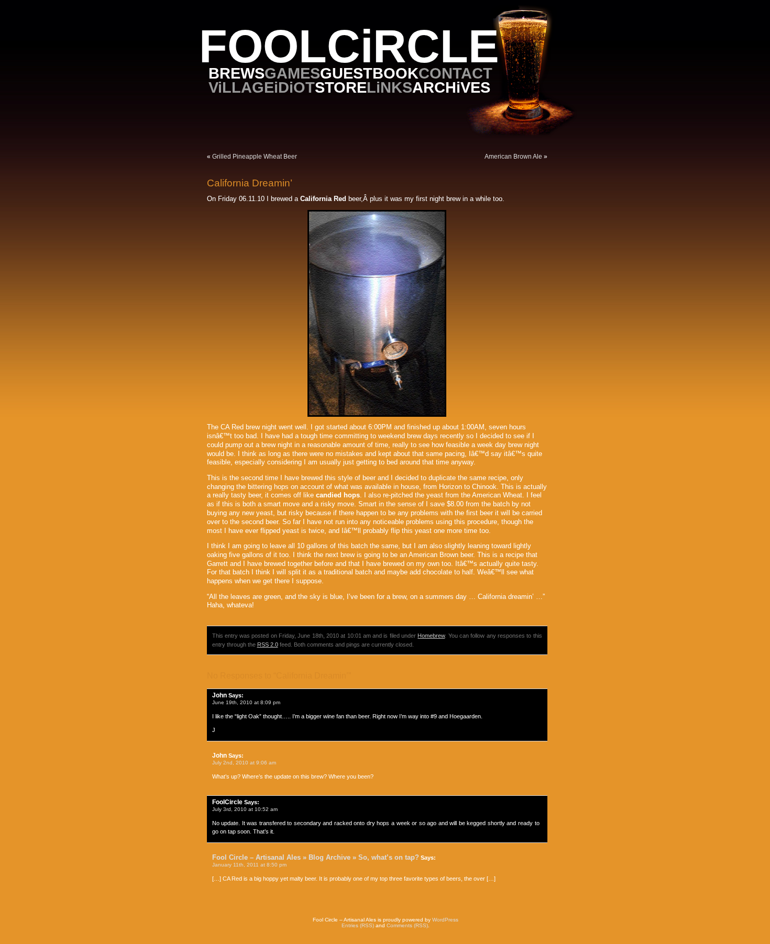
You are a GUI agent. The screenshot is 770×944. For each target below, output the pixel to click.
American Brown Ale (513, 156)
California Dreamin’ (249, 182)
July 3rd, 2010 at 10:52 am (245, 809)
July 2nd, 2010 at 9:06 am (244, 762)
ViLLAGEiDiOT (261, 87)
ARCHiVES (451, 87)
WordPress (445, 920)
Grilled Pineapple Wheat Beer (254, 156)
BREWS (236, 73)
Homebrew (431, 635)
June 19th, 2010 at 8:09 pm (246, 702)
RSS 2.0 (267, 644)
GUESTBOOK (369, 73)
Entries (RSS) (358, 925)
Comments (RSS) (407, 925)
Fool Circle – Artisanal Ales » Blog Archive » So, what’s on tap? (315, 857)
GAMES (292, 73)
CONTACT (455, 73)
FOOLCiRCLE (349, 46)
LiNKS (389, 87)
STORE (341, 87)
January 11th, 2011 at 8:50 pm (249, 865)
